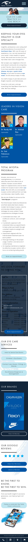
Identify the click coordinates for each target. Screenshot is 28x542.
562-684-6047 (8, 305)
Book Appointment (14, 25)
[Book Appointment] (10, 540)
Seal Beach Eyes (6, 51)
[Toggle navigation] (24, 3)
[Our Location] (17, 540)
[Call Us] (3, 540)
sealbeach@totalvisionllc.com (13, 308)
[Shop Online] (24, 540)
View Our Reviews (14, 464)
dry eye (9, 71)
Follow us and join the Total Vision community (14, 505)
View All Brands (14, 434)
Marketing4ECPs (12, 535)
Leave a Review (14, 470)
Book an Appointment (14, 256)
